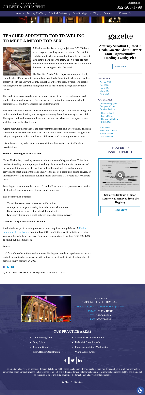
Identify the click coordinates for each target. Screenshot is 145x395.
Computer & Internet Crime (89, 337)
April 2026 (104, 94)
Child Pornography (108, 103)
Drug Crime (39, 342)
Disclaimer (78, 382)
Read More (120, 66)
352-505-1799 (129, 7)
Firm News (105, 127)
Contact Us (125, 13)
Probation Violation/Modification (92, 347)
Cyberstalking (107, 113)
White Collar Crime (85, 351)
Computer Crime (107, 106)
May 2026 (104, 91)
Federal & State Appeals (87, 342)
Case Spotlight (80, 13)
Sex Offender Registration (46, 351)
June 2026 (104, 88)
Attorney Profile (34, 13)
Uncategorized (106, 136)
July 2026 (104, 85)
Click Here (105, 311)
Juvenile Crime (40, 347)
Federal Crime (107, 116)
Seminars (108, 13)
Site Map (65, 382)
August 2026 (105, 82)
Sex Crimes (106, 122)
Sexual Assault (106, 133)
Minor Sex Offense (108, 130)
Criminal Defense (58, 13)
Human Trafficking (109, 119)
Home (18, 13)
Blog (95, 13)
